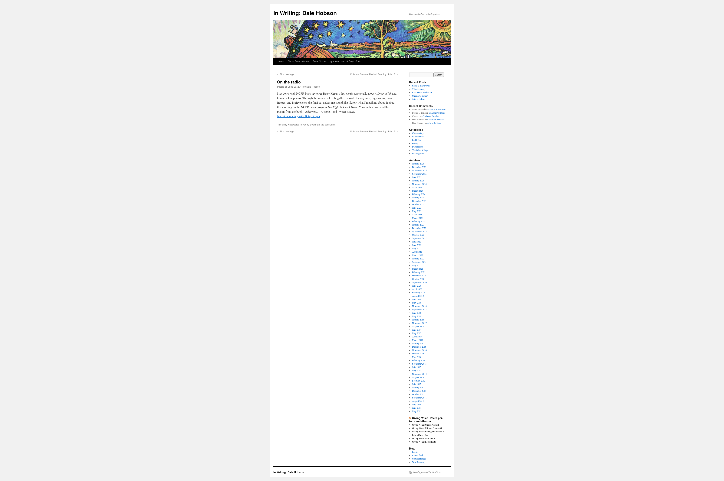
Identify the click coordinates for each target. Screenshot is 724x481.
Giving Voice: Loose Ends (424, 441)
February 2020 (418, 292)
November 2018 (419, 305)
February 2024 (418, 194)
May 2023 (416, 211)
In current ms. (418, 136)
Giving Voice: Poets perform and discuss (426, 419)
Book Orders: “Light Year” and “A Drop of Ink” (337, 61)
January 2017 (418, 343)
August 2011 (418, 400)
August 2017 (418, 326)
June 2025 (416, 177)
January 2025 (418, 180)
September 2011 (419, 397)
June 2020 (416, 285)
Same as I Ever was (421, 85)
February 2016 (418, 360)
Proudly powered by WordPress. (427, 472)
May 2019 (416, 302)
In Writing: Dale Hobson (305, 13)
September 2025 (419, 173)
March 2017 (417, 339)
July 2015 (416, 367)
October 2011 (418, 394)
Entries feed (417, 455)
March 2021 (417, 268)
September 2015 (419, 363)
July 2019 (416, 299)
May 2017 (416, 333)
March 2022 (417, 255)
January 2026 (418, 163)
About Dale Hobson (298, 61)
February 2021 (418, 272)
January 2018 (418, 319)
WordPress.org (419, 461)
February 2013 (418, 380)
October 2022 (418, 234)
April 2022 (417, 251)
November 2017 (419, 322)
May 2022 (416, 248)
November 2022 (419, 231)
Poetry (305, 124)
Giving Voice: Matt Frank (423, 438)
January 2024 (418, 197)
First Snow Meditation (422, 92)
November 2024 (419, 183)
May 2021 (416, 265)
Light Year (417, 139)
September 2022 (419, 238)
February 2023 (418, 221)
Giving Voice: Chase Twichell (425, 424)
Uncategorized (418, 153)
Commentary (418, 133)
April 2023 (417, 214)
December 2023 (419, 200)
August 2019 (418, 295)
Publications (417, 146)
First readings (285, 74)
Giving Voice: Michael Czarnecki (427, 428)
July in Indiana (418, 99)
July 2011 (416, 404)
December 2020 (419, 275)
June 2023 (416, 207)
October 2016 (418, 353)
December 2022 (419, 227)
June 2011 (416, 407)
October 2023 (418, 204)
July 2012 (416, 383)
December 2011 (419, 390)
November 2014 (419, 373)
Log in (415, 451)
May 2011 (416, 411)
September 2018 (419, 309)
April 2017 (417, 336)
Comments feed (419, 458)
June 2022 (416, 244)
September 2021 (419, 261)
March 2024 (417, 190)
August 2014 (418, 377)
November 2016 (419, 350)
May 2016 (416, 356)
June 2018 (416, 312)
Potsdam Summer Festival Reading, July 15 (374, 74)
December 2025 (419, 166)
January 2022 (418, 258)
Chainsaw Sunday (420, 95)
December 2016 (419, 346)
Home (281, 61)
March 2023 (417, 217)
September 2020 (419, 282)
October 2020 (418, 278)
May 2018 (416, 316)
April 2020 (417, 289)
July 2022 (416, 241)
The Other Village (420, 149)
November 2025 (419, 170)
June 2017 (416, 329)
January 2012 (418, 387)
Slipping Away (419, 88)
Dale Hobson (313, 86)
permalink (330, 124)
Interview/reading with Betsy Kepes (298, 116)
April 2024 (417, 187)
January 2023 (418, 224)
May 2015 (416, 370)
